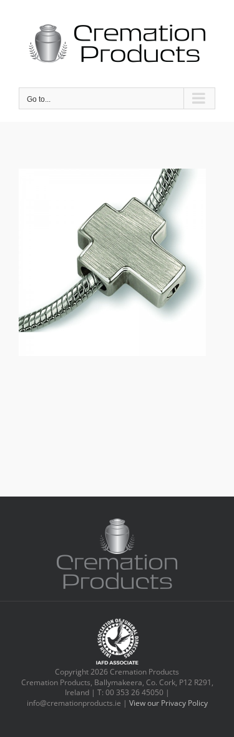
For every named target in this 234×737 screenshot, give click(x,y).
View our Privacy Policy (168, 703)
